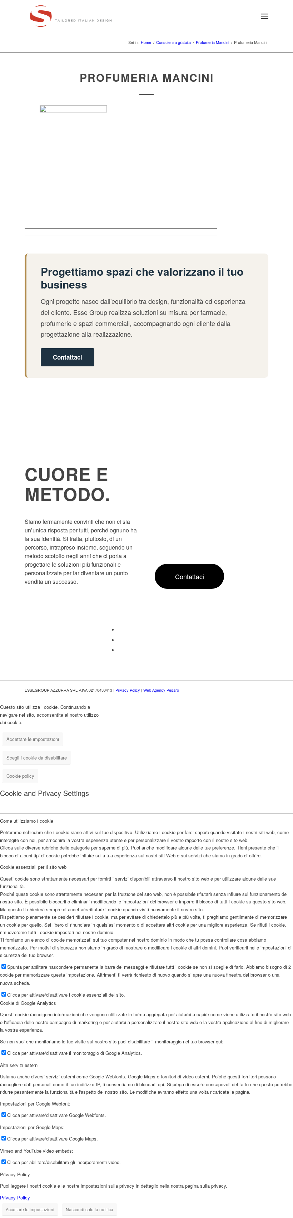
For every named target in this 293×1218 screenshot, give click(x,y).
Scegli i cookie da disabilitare (36, 757)
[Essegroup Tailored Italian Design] (71, 16)
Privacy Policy (127, 690)
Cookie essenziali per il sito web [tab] (33, 866)
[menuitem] (249, 16)
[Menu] (264, 16)
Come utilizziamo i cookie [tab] (26, 820)
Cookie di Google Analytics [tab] (28, 1002)
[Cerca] (249, 16)
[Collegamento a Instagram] (119, 650)
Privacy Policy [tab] (15, 1174)
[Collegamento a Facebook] (119, 629)
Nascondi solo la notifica (89, 1209)
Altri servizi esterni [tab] (19, 1065)
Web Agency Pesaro (161, 690)
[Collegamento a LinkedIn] (119, 640)
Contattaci (67, 357)
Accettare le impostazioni (32, 739)
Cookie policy (20, 775)
